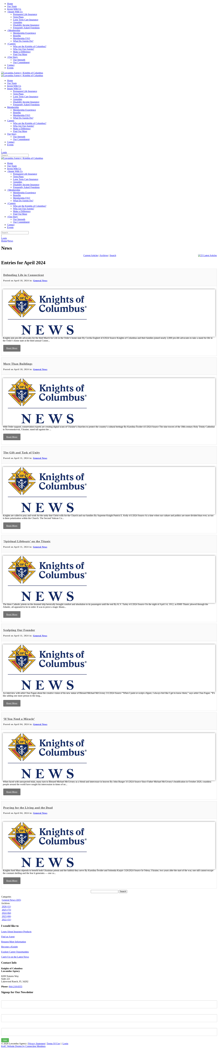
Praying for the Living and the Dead (28, 807)
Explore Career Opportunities (15, 952)
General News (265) (11, 900)
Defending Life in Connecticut (23, 275)
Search (113, 255)
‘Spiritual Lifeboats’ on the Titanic (27, 541)
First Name (6, 998)
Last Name (6, 1012)
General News (40, 281)
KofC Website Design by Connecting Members (23, 1046)
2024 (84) (6, 913)
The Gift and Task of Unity (21, 452)
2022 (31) (6, 919)
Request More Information (13, 941)
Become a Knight (9, 946)
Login (4, 152)
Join (5, 1040)
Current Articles (90, 255)
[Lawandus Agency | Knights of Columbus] (22, 73)
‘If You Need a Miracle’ (19, 718)
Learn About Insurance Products (16, 931)
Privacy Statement (36, 1043)
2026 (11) (6, 906)
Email (4, 1025)
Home (4, 241)
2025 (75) (6, 910)
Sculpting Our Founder (19, 630)
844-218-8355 (15, 986)
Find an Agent (8, 936)
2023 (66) (6, 916)
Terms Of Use (53, 1043)
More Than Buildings (17, 363)
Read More (11, 348)
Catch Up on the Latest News (15, 957)
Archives (104, 255)
